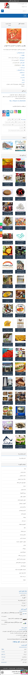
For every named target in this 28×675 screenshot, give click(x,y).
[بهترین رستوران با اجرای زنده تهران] (14, 35)
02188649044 (15, 62)
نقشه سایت (5, 668)
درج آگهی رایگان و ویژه (10, 122)
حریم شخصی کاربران (20, 668)
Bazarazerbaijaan (7, 125)
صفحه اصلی (23, 595)
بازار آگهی (17, 119)
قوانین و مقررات (12, 668)
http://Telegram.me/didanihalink (17, 101)
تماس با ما (23, 605)
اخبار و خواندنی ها (22, 600)
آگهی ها (24, 597)
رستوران (22, 127)
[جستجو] (2, 11)
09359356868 (17, 65)
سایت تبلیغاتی (21, 122)
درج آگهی (10, 119)
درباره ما (24, 603)
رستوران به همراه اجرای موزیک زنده (16, 130)
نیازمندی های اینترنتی (19, 125)
